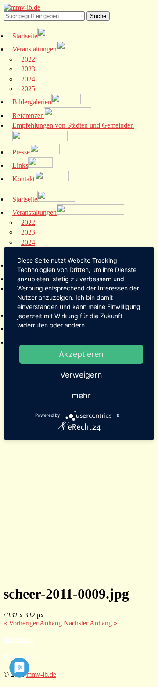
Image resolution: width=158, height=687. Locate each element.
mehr (81, 395)
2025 (28, 88)
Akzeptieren (81, 354)
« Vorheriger (33, 623)
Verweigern (81, 374)
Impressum (19, 639)
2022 (28, 59)
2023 (28, 69)
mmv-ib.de (41, 674)
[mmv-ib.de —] (22, 7)
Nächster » (90, 623)
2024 (28, 79)
